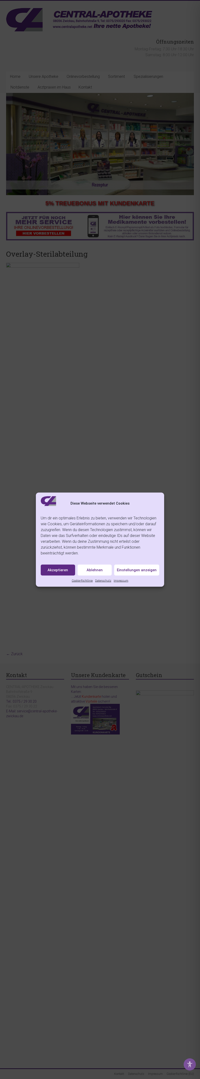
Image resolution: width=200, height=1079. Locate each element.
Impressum (121, 580)
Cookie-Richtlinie (82, 580)
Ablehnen (95, 570)
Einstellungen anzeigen (137, 570)
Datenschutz (103, 580)
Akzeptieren (58, 570)
